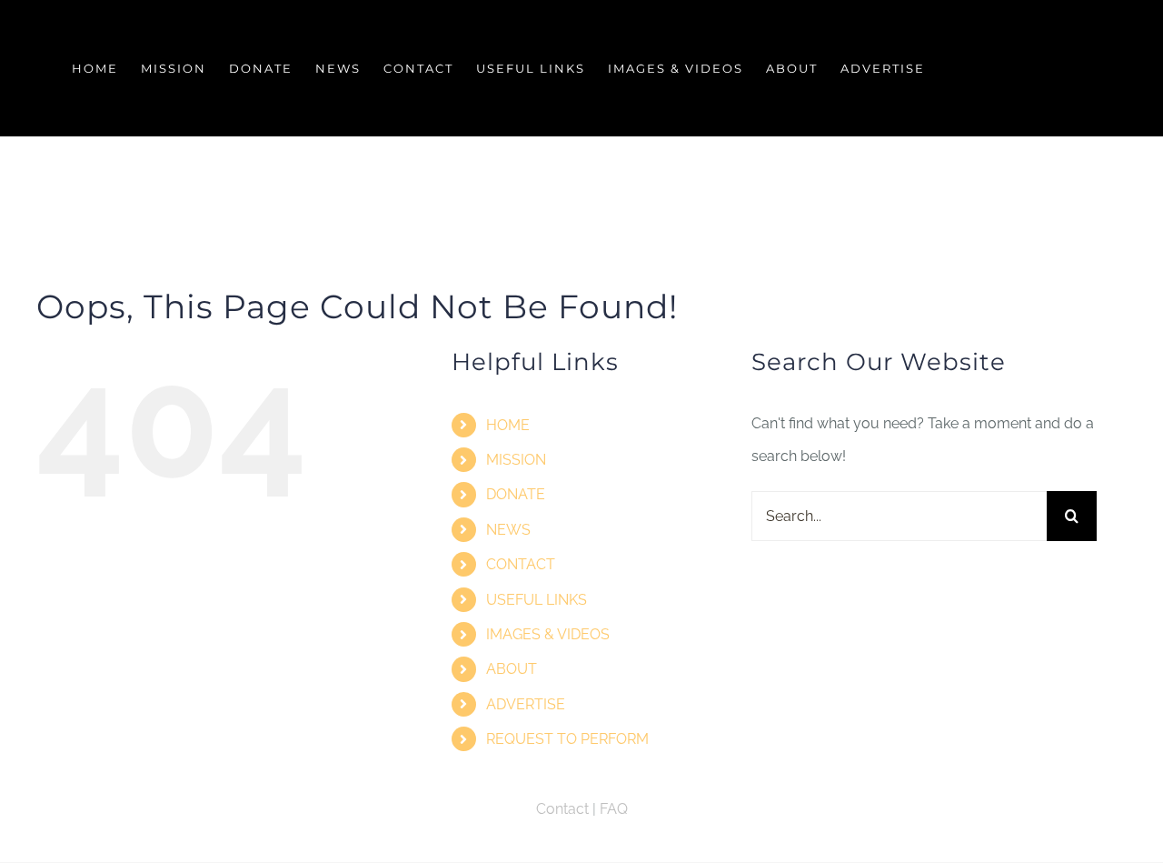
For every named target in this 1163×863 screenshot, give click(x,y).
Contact (562, 809)
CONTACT (520, 564)
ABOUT (511, 668)
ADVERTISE (525, 704)
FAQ (614, 809)
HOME (508, 425)
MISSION (516, 459)
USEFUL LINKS (536, 599)
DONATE (515, 494)
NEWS (508, 529)
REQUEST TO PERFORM (567, 739)
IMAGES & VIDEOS (548, 634)
